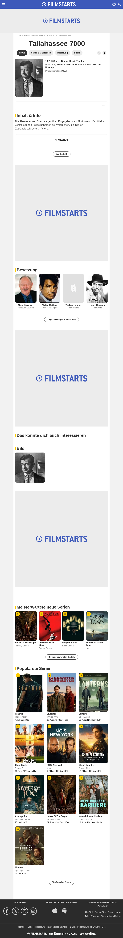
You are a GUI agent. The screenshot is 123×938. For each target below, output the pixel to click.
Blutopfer (51, 714)
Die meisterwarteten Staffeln (62, 657)
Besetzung (27, 269)
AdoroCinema (92, 916)
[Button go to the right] (104, 53)
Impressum (40, 927)
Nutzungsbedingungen (57, 927)
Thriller (80, 61)
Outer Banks (21, 765)
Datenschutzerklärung (79, 927)
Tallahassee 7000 (57, 43)
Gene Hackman (65, 64)
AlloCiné (89, 912)
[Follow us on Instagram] (25, 911)
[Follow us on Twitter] (16, 911)
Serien (26, 35)
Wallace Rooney (73, 305)
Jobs (30, 927)
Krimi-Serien (50, 35)
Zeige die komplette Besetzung (62, 319)
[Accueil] (59, 4)
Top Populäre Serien (61, 882)
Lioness (19, 867)
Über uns (21, 927)
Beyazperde (114, 912)
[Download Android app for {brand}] (66, 910)
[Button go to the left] (99, 53)
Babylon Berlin (69, 642)
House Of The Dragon (25, 642)
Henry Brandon (97, 305)
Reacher (19, 714)
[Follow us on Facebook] (7, 911)
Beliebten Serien (37, 35)
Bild (21, 448)
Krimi (72, 61)
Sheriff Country (86, 765)
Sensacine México (110, 916)
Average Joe (21, 816)
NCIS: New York (54, 765)
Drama (64, 61)
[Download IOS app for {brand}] (56, 910)
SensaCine (100, 912)
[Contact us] (34, 911)
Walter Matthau (83, 64)
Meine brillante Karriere (90, 816)
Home (19, 35)
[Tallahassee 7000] (29, 78)
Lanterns (83, 714)
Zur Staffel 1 (61, 154)
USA (64, 71)
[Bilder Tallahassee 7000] (30, 468)
